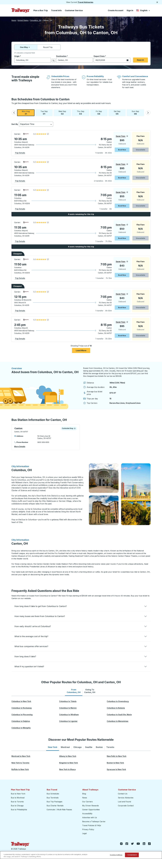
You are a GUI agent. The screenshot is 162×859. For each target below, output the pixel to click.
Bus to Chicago (17, 805)
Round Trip (47, 47)
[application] (81, 143)
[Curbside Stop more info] (75, 428)
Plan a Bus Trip (40, 10)
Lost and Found (124, 802)
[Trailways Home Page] (20, 10)
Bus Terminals (53, 798)
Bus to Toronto (17, 802)
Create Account (115, 10)
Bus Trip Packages (54, 802)
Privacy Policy (88, 829)
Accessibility (87, 813)
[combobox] (32, 60)
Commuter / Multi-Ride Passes (59, 809)
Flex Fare (140, 136)
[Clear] (48, 60)
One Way (24, 47)
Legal (84, 833)
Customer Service (74, 10)
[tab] (74, 691)
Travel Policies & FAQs (91, 825)
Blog (84, 794)
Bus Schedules (53, 794)
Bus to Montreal (17, 798)
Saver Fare (120, 136)
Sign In (130, 10)
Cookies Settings (116, 855)
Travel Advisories (85, 2)
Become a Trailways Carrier (94, 821)
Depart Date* (100, 56)
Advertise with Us (89, 817)
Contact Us (122, 794)
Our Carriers (87, 802)
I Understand (132, 855)
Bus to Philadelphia (19, 809)
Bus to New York (18, 794)
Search (140, 60)
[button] (14, 112)
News (84, 798)
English (143, 10)
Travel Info (56, 10)
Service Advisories (125, 798)
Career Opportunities (91, 809)
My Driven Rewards (90, 805)
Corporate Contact (126, 805)
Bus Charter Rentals (55, 805)
